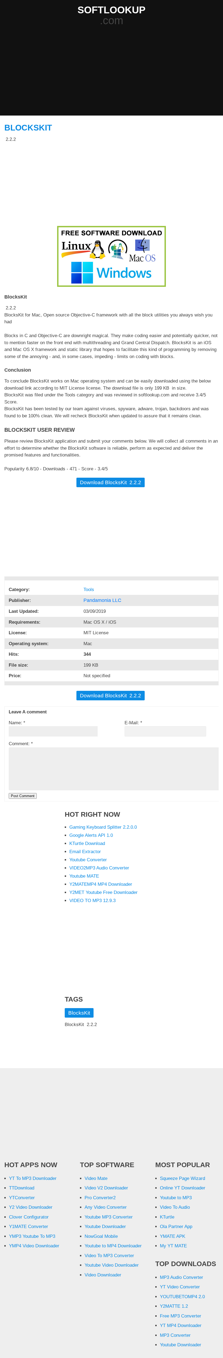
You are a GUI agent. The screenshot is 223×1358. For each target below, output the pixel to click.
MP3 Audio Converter (181, 1277)
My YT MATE (173, 1245)
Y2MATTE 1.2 (174, 1306)
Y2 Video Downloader (30, 1207)
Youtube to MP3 (176, 1197)
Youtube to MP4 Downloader (113, 1245)
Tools (89, 589)
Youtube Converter (88, 859)
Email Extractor (85, 851)
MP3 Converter (175, 1335)
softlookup (111, 9)
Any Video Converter (106, 1207)
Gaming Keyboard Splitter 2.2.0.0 (103, 827)
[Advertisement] (113, 71)
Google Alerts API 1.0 (91, 835)
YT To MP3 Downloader (33, 1178)
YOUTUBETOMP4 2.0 (182, 1296)
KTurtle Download (87, 843)
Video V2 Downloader (106, 1188)
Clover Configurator (29, 1217)
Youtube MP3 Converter (109, 1217)
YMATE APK (172, 1236)
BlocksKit (28, 127)
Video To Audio (175, 1207)
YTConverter (22, 1197)
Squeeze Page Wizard (182, 1178)
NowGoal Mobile (101, 1236)
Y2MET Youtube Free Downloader (103, 892)
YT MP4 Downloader (181, 1325)
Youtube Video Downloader (112, 1265)
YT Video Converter (180, 1286)
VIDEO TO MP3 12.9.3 (92, 900)
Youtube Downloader (105, 1226)
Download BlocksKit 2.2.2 (110, 482)
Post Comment (23, 796)
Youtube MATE (84, 876)
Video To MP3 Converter (109, 1255)
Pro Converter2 (100, 1197)
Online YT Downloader (182, 1188)
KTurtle (167, 1217)
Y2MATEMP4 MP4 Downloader (100, 884)
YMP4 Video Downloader (34, 1245)
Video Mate (96, 1178)
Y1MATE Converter (28, 1226)
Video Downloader (103, 1275)
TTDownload (21, 1188)
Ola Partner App (176, 1226)
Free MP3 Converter (180, 1316)
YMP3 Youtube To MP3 (32, 1236)
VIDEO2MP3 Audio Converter (99, 868)
